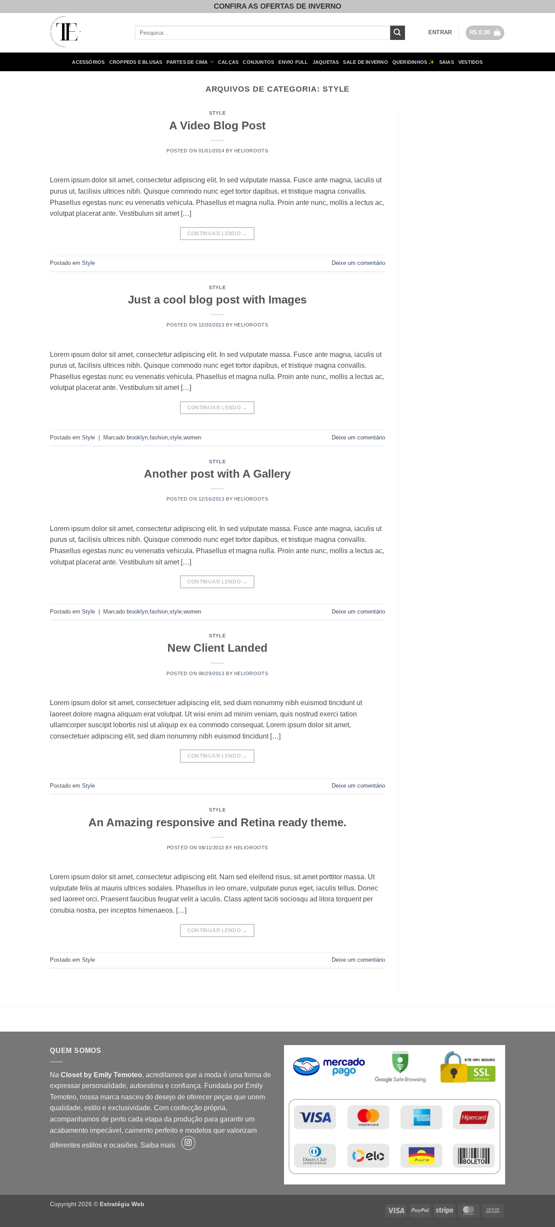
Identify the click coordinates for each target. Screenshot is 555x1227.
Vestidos (470, 62)
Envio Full (293, 62)
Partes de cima (187, 62)
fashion (159, 437)
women (192, 437)
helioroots (251, 150)
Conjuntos (258, 62)
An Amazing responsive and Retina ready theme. (217, 822)
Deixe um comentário (358, 263)
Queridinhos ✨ (413, 62)
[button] (440, 32)
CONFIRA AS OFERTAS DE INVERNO (277, 6)
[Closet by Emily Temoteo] (86, 33)
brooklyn (137, 437)
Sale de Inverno (365, 62)
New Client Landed (217, 648)
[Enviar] (397, 33)
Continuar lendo (217, 234)
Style (217, 112)
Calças (228, 62)
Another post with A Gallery (217, 474)
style (176, 437)
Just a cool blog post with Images (217, 300)
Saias (446, 62)
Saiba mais (157, 1145)
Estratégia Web (122, 1204)
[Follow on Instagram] (188, 1143)
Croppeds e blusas (136, 62)
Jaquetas (326, 62)
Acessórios (88, 62)
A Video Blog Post (217, 125)
